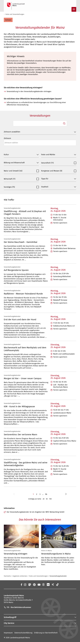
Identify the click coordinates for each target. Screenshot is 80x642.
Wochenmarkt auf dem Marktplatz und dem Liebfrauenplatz (25, 349)
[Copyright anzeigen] (36, 546)
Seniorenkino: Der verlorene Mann (20, 434)
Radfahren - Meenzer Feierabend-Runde (23, 293)
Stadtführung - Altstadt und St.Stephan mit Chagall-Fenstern (25, 212)
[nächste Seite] (66, 494)
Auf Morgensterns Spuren (16, 270)
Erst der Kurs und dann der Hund (20, 319)
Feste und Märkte (48, 154)
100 (50, 499)
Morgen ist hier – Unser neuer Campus (22, 378)
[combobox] (40, 123)
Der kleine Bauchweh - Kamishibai (20, 242)
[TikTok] (57, 584)
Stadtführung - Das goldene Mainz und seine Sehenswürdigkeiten (25, 464)
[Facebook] (21, 584)
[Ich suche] (64, 123)
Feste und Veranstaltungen (14, 14)
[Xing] (53, 584)
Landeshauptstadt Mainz (20, 638)
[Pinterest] (34, 584)
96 (46, 494)
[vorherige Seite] (14, 494)
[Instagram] (25, 584)
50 (47, 499)
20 (43, 499)
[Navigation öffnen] (74, 9)
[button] (8, 20)
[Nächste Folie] (75, 536)
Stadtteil (44, 187)
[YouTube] (39, 584)
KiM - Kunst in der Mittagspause (19, 406)
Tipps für (44, 179)
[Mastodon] (29, 584)
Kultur (6, 154)
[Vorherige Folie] (4, 536)
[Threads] (43, 584)
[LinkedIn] (48, 584)
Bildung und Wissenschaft (14, 163)
